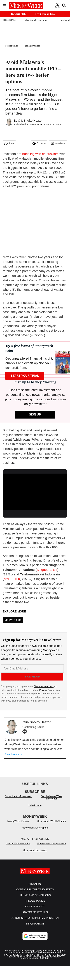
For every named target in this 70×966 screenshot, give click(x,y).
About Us (35, 883)
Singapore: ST (47, 570)
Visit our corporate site (49, 952)
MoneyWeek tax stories (35, 850)
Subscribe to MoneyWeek (18, 796)
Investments (11, 46)
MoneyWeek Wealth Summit (51, 821)
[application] (35, 492)
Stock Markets (32, 46)
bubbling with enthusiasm (40, 154)
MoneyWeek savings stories (51, 843)
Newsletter (60, 143)
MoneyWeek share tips (18, 843)
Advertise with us (35, 912)
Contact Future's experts (35, 889)
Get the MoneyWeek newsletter (51, 797)
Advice (57, 124)
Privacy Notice (46, 690)
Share (12, 143)
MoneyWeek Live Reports (35, 827)
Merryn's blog (13, 619)
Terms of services (43, 686)
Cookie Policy (35, 906)
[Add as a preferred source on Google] (35, 936)
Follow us (41, 143)
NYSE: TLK (12, 579)
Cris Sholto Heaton (30, 121)
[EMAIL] (25, 731)
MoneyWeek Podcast (18, 821)
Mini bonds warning (36, 20)
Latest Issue (35, 805)
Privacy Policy (35, 900)
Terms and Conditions (35, 895)
